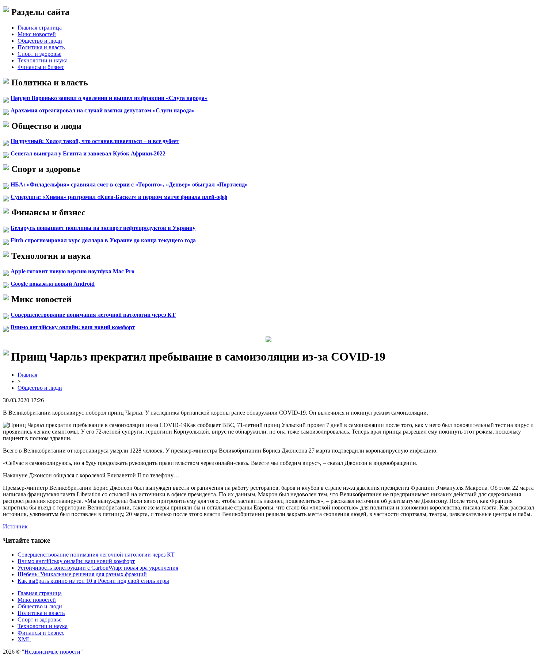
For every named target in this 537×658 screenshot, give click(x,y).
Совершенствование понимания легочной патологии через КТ (93, 315)
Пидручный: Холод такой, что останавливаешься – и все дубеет (95, 141)
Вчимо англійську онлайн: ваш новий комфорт (73, 327)
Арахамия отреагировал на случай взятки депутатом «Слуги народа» (103, 110)
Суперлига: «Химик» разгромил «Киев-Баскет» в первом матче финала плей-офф (119, 197)
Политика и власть (41, 47)
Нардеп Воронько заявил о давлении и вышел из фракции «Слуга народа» (109, 98)
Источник (15, 526)
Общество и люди (40, 41)
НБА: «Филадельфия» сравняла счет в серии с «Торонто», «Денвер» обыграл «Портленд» (129, 184)
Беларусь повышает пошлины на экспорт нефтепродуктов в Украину (103, 228)
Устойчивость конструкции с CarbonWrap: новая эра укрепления (98, 568)
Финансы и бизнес (41, 67)
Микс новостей (37, 34)
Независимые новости (52, 652)
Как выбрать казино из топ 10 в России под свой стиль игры (93, 581)
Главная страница (40, 27)
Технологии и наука (43, 60)
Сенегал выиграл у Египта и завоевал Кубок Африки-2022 (88, 153)
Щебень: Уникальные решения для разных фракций (82, 574)
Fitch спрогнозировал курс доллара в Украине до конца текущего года (103, 240)
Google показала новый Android (53, 284)
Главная (27, 375)
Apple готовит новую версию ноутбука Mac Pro (72, 271)
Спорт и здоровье (39, 54)
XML (24, 639)
